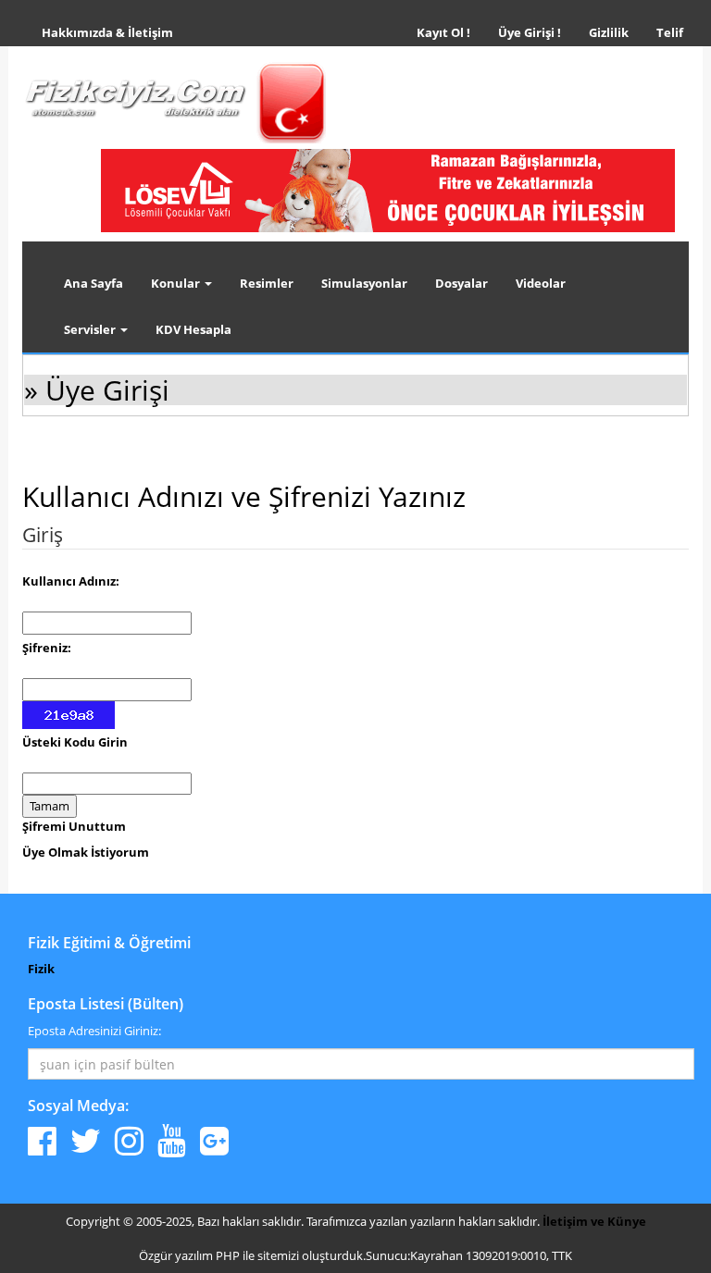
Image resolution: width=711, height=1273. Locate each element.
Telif (669, 32)
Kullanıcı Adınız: (70, 581)
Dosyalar (461, 283)
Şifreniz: (46, 647)
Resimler (266, 283)
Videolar (541, 283)
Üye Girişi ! (529, 32)
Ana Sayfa (93, 283)
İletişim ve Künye (594, 1221)
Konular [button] (177, 283)
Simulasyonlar (364, 283)
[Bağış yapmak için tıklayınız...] (388, 189)
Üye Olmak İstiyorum (85, 852)
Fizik (41, 968)
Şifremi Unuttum (74, 826)
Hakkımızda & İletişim (107, 32)
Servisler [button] (91, 329)
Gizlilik (615, 32)
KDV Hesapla (193, 329)
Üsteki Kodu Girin (75, 742)
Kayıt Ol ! (443, 32)
